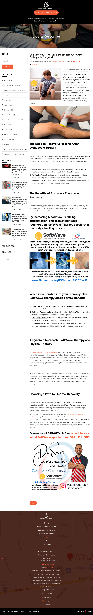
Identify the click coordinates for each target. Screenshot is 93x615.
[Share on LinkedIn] (76, 61)
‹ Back (33, 503)
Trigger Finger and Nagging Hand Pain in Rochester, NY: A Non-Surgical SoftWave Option (20, 233)
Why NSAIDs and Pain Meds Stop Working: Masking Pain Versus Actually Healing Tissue (19, 186)
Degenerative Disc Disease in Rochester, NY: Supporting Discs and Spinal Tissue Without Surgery (19, 218)
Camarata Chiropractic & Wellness (44, 352)
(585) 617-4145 (50, 567)
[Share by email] (79, 61)
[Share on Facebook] (71, 61)
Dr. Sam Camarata (58, 61)
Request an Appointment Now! (46, 12)
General (34, 64)
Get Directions (48, 564)
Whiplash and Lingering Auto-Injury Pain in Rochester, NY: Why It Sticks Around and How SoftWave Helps (19, 202)
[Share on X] (74, 61)
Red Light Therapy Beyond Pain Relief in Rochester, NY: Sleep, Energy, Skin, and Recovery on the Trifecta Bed (19, 169)
